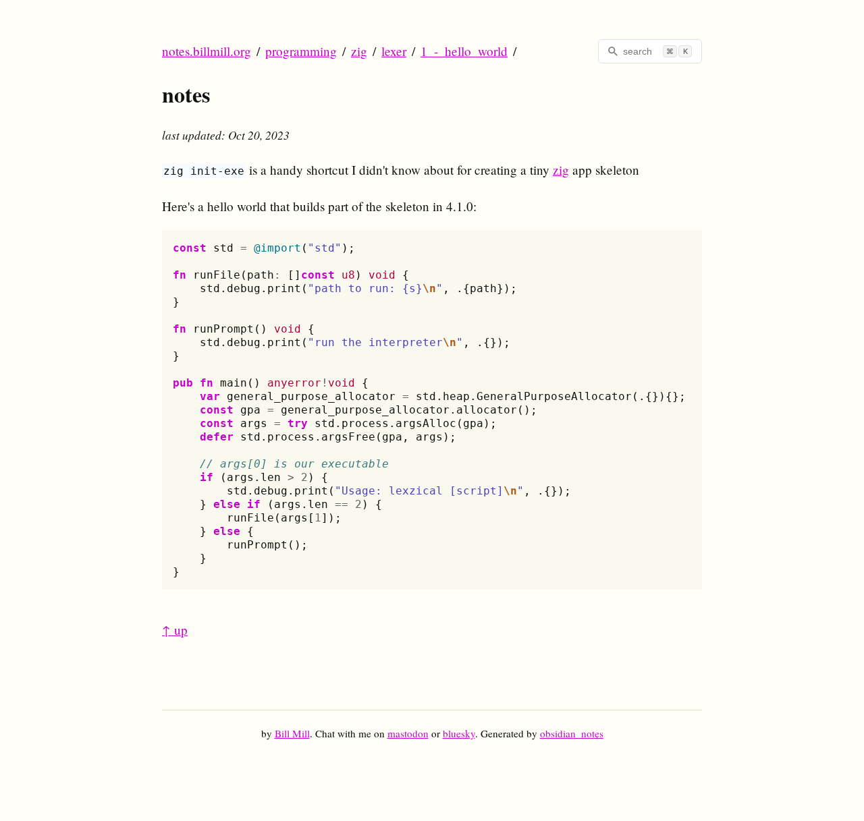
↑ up (175, 629)
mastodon (408, 733)
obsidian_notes (571, 733)
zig (359, 51)
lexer (393, 51)
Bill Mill (292, 733)
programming (301, 51)
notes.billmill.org (206, 51)
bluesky (459, 733)
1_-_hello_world (464, 51)
